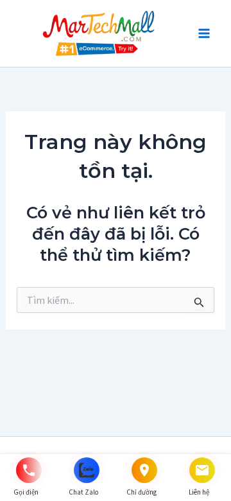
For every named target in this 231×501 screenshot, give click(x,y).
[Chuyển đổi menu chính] (204, 33)
